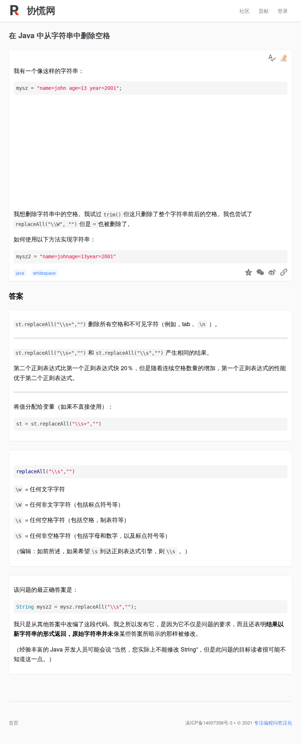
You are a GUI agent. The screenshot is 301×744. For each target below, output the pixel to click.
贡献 (263, 10)
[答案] (272, 58)
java (20, 273)
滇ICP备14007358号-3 (208, 722)
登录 (283, 10)
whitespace (44, 273)
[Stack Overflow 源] (283, 58)
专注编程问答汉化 (273, 722)
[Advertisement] (150, 152)
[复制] (283, 273)
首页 (13, 722)
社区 (244, 10)
